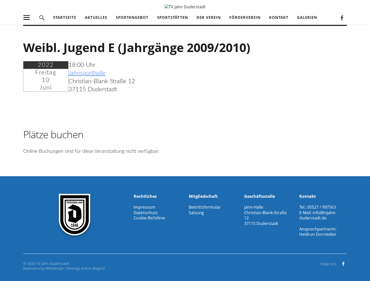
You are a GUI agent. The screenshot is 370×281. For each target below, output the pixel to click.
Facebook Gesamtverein (341, 17)
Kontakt (278, 17)
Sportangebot (132, 17)
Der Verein (209, 17)
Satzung (196, 212)
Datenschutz (146, 212)
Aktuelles (96, 17)
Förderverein (245, 17)
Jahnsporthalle (86, 73)
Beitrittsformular (205, 207)
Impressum (144, 207)
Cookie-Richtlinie (149, 218)
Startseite (64, 17)
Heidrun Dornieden (317, 234)
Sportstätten (172, 17)
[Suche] (42, 17)
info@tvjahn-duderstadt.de (318, 215)
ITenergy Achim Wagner (85, 268)
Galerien (307, 17)
